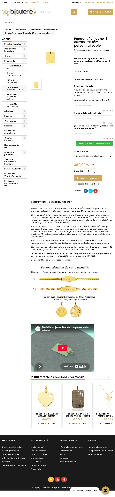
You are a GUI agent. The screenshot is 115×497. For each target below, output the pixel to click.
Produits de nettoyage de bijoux (11, 183)
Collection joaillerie (9, 153)
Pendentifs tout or (14, 66)
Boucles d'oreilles (12, 44)
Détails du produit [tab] (60, 202)
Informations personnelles (72, 447)
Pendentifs (9, 61)
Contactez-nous (38, 465)
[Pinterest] (95, 191)
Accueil (7, 39)
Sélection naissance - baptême (10, 161)
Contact (5, 2)
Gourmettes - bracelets (11, 49)
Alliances (8, 111)
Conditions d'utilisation (12, 447)
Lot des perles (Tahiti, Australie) (13, 174)
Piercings (8, 125)
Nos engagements (10, 450)
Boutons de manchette (9, 131)
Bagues (8, 116)
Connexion (86, 2)
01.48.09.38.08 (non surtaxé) (36, 2)
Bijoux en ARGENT (12, 168)
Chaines (8, 56)
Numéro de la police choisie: (87, 113)
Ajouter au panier (87, 178)
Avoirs (62, 454)
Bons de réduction (68, 461)
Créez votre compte (104, 2)
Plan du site (36, 469)
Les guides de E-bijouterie (14, 465)
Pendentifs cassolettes (12, 105)
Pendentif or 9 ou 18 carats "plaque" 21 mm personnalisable (77, 416)
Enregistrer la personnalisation (94, 143)
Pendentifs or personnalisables (15, 88)
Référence (79, 50)
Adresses (64, 458)
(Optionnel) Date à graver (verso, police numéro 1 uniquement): (93, 127)
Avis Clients (36, 461)
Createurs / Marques (10, 139)
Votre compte (68, 440)
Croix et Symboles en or (14, 74)
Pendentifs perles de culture (12, 96)
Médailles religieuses (12, 81)
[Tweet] (90, 191)
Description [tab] (38, 202)
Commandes (66, 450)
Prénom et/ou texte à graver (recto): (91, 100)
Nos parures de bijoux (11, 146)
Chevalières (10, 121)
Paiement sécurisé (10, 454)
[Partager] (86, 191)
